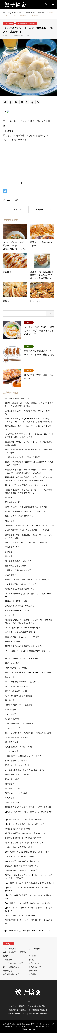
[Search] (45, 4)
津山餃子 (8, 497)
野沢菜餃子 (9, 700)
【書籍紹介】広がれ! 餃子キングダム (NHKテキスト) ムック (29, 525)
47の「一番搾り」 (10, 948)
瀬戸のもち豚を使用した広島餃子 (19, 705)
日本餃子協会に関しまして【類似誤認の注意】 (24, 838)
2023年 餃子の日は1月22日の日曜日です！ (22, 627)
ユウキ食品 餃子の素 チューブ (17, 737)
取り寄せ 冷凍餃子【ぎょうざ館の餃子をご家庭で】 (26, 542)
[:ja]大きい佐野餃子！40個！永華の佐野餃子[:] (24, 819)
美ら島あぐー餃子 (12, 547)
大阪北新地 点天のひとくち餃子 (18, 570)
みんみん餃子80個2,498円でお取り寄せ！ (22, 861)
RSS (29, 1000)
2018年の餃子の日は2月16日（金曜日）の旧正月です (27, 852)
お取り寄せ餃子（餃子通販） (26, 23)
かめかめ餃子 (10, 575)
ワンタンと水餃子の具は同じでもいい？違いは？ (25, 511)
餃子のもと (7, 970)
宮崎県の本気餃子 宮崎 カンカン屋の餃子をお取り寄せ (27, 530)
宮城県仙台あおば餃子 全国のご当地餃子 (22, 457)
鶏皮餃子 (8, 556)
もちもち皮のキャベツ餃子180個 (18, 746)
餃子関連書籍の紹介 (11, 974)
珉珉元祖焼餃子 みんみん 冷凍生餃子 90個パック (25, 833)
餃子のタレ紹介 (35, 967)
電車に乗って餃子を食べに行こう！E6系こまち (24, 842)
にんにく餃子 (10, 714)
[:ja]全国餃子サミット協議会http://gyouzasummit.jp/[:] (27, 903)
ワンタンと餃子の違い (37, 1006)
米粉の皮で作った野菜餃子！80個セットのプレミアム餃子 (29, 807)
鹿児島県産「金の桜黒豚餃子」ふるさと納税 (23, 646)
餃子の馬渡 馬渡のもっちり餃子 (18, 398)
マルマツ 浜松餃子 (12, 728)
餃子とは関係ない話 (11, 967)
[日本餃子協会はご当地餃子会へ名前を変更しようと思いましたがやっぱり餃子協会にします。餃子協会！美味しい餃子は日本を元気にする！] (15, 4)
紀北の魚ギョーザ (12, 502)
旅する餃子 (9, 677)
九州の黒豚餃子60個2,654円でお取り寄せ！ (23, 870)
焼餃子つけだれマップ (17, 1013)
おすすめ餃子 (8, 23)
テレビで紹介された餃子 (13, 963)
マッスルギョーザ (12, 802)
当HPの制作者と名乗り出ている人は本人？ (22, 681)
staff (15, 200)
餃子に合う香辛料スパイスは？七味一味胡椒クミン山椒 (28, 732)
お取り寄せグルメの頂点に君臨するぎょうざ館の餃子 (27, 506)
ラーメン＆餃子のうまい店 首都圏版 (20, 915)
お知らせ (6, 956)
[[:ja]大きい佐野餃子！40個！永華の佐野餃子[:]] (16, 209)
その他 (31, 959)
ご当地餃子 (33, 956)
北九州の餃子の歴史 (17, 1009)
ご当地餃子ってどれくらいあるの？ (19, 606)
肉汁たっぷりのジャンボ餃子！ (18, 691)
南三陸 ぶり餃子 (11, 751)
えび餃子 (8, 551)
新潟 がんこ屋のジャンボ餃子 (17, 765)
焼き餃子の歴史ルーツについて (18, 610)
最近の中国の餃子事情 (38, 1013)
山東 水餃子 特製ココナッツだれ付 (19, 723)
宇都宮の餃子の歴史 (37, 1009)
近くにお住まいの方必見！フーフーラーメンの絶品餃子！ (29, 672)
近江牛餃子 (9, 520)
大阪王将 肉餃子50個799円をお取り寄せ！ (22, 865)
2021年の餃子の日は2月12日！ (18, 686)
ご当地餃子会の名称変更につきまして (20, 847)
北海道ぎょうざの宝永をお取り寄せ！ (20, 588)
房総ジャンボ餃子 (12, 663)
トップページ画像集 (16, 1006)
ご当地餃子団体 (9, 959)
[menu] (52, 4)
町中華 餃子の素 (11, 742)
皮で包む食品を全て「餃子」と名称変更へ (22, 658)
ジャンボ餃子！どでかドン (16, 760)
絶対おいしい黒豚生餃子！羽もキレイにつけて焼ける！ (28, 579)
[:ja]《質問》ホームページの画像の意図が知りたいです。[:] (29, 883)
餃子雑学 (32, 974)
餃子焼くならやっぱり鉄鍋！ (17, 793)
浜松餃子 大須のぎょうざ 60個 (17, 828)
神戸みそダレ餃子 (12, 641)
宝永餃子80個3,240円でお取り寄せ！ (20, 856)
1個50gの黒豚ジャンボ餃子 (16, 667)
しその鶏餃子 (10, 709)
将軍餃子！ (9, 783)
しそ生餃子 (9, 615)
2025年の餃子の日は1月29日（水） (20, 516)
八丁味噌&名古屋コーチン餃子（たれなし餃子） (25, 770)
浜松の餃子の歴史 (12, 719)
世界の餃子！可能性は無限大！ (18, 601)
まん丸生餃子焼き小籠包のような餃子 (20, 584)
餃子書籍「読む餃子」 (14, 788)
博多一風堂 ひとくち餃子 (15, 565)
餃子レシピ (33, 970)
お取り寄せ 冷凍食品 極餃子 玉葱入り (20, 632)
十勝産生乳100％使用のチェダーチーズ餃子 (23, 756)
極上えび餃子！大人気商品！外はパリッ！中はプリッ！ (28, 485)
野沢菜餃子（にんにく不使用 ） (18, 774)
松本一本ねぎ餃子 (12, 779)
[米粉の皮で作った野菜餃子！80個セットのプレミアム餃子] (41, 209)
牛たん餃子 (9, 797)
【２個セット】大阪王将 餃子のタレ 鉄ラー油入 (24, 824)
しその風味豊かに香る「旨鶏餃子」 (19, 695)
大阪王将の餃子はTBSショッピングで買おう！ (24, 637)
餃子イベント (34, 963)
